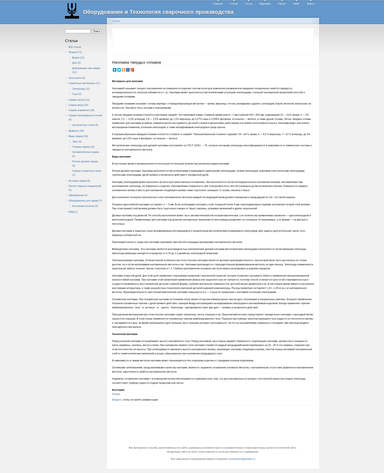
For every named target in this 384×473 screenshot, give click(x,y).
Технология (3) (77, 78)
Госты (248, 3)
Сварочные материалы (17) (84, 83)
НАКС (296, 3)
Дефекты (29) (76, 130)
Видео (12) (78, 57)
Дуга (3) (76, 62)
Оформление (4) (78, 195)
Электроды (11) (81, 88)
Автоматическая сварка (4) (85, 154)
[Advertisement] (85, 279)
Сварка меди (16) (78, 105)
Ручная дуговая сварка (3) (85, 163)
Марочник (265, 3)
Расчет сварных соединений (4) (85, 188)
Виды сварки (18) (78, 136)
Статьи (234, 3)
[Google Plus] (132, 70)
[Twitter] (119, 70)
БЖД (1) (73, 211)
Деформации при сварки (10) (86, 70)
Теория (116, 394)
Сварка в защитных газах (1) (86, 172)
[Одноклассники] (123, 70)
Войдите (117, 399)
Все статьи (75, 47)
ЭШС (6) (77, 141)
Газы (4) (76, 94)
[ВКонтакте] (114, 70)
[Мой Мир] (128, 70)
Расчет (282, 3)
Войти (310, 3)
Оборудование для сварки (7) (85, 200)
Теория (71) (75, 52)
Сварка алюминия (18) (81, 110)
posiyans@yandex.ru (243, 459)
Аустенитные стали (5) (85, 125)
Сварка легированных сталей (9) (85, 117)
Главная (218, 3)
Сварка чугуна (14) (79, 99)
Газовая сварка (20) (83, 146)
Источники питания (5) (85, 206)
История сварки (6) (79, 180)
